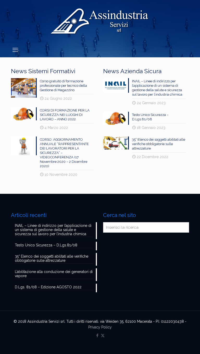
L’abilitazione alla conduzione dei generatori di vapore (54, 274)
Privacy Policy (100, 327)
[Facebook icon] (97, 335)
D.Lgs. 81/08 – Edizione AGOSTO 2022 (48, 287)
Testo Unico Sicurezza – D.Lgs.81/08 (46, 245)
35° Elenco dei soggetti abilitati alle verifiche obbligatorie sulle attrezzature (158, 144)
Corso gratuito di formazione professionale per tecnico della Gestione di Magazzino (63, 85)
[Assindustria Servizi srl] (100, 21)
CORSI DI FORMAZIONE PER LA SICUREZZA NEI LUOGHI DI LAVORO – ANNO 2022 (65, 114)
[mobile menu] (15, 49)
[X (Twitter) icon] (103, 335)
